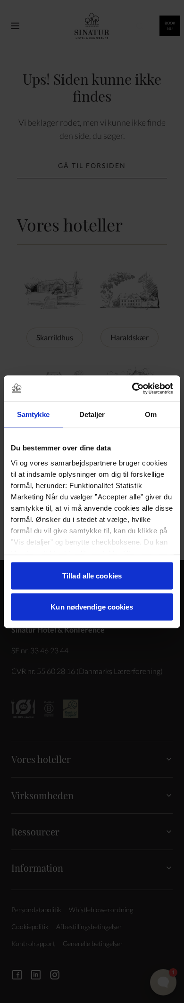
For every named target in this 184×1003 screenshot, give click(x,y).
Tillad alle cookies (92, 576)
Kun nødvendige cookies (91, 606)
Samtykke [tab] (33, 414)
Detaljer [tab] (92, 414)
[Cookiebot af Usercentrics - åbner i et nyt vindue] (132, 388)
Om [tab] (151, 414)
